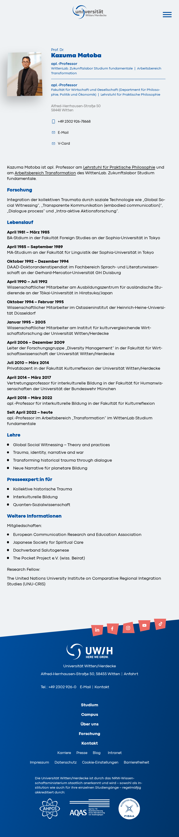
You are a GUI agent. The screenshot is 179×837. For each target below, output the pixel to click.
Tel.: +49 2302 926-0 (58, 687)
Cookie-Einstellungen (100, 762)
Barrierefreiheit (136, 762)
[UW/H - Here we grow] (89, 11)
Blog (97, 753)
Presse (81, 753)
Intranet (115, 753)
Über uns (89, 724)
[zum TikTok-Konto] (160, 625)
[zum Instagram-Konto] (128, 628)
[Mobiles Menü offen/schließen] (167, 14)
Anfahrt (131, 674)
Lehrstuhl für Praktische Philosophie (119, 167)
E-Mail (63, 132)
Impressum (39, 762)
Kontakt (102, 687)
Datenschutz (66, 762)
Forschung (89, 733)
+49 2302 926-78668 (74, 121)
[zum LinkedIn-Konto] (97, 631)
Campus (89, 714)
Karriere (64, 753)
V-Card (64, 143)
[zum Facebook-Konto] (113, 630)
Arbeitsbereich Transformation (45, 173)
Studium (89, 705)
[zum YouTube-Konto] (144, 626)
